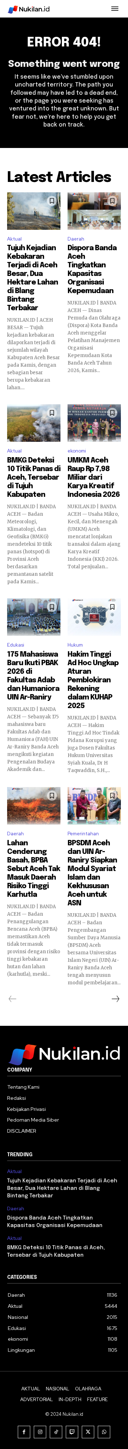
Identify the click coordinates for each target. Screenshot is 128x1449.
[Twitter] (88, 1432)
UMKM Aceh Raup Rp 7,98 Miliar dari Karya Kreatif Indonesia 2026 (94, 478)
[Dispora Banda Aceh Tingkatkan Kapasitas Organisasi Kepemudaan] (94, 211)
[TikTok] (56, 1432)
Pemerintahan (83, 834)
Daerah (76, 239)
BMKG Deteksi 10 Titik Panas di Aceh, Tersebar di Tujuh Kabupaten (33, 478)
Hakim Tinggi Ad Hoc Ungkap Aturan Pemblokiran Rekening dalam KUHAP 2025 (93, 680)
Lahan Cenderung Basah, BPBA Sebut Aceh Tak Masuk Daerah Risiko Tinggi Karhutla (33, 869)
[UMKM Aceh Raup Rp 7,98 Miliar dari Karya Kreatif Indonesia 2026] (94, 423)
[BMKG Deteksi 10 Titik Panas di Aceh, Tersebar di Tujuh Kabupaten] (33, 423)
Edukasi (15, 645)
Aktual (14, 239)
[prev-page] (12, 999)
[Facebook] (24, 1432)
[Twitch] (72, 1432)
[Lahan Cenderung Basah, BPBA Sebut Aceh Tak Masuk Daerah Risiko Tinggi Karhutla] (33, 806)
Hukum (75, 645)
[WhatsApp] (104, 1432)
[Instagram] (40, 1432)
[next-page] (115, 999)
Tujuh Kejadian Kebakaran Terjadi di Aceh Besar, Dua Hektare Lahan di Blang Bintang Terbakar (62, 1188)
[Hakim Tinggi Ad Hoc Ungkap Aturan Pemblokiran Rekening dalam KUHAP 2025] (94, 617)
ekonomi (77, 451)
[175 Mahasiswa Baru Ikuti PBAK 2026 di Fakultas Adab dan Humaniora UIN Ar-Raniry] (33, 617)
